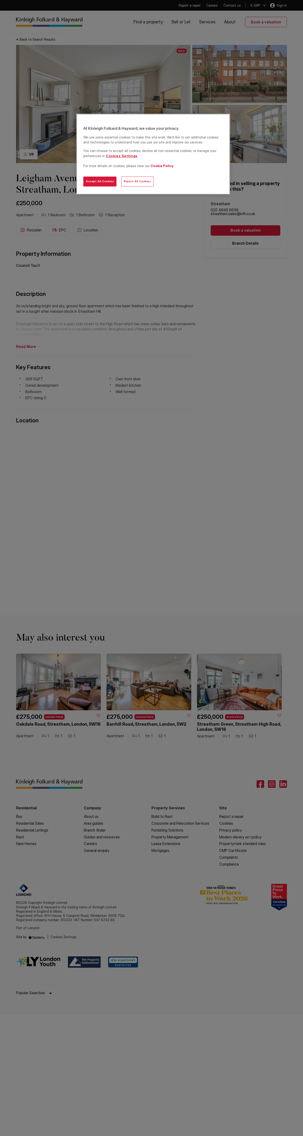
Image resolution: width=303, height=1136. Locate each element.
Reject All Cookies (137, 181)
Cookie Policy (162, 166)
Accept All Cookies (100, 181)
